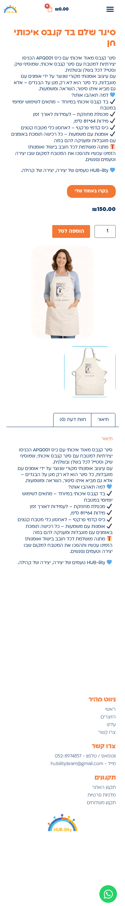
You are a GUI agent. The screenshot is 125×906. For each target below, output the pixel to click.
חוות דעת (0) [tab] (73, 420)
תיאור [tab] (103, 420)
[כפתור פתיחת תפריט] (110, 9)
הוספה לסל (71, 231)
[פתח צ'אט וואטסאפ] (108, 894)
